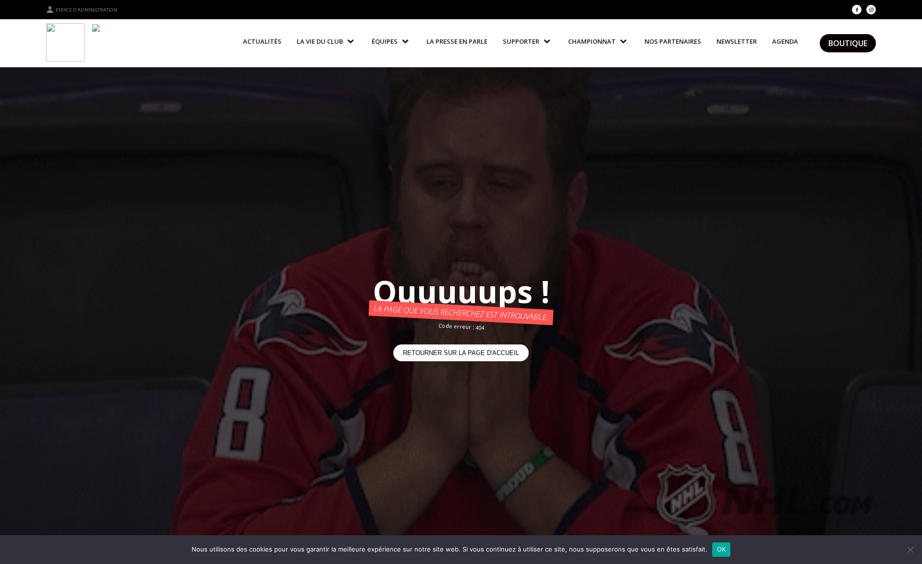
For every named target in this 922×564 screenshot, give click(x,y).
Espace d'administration (86, 10)
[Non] (910, 549)
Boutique (847, 43)
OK (721, 549)
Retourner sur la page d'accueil (461, 352)
